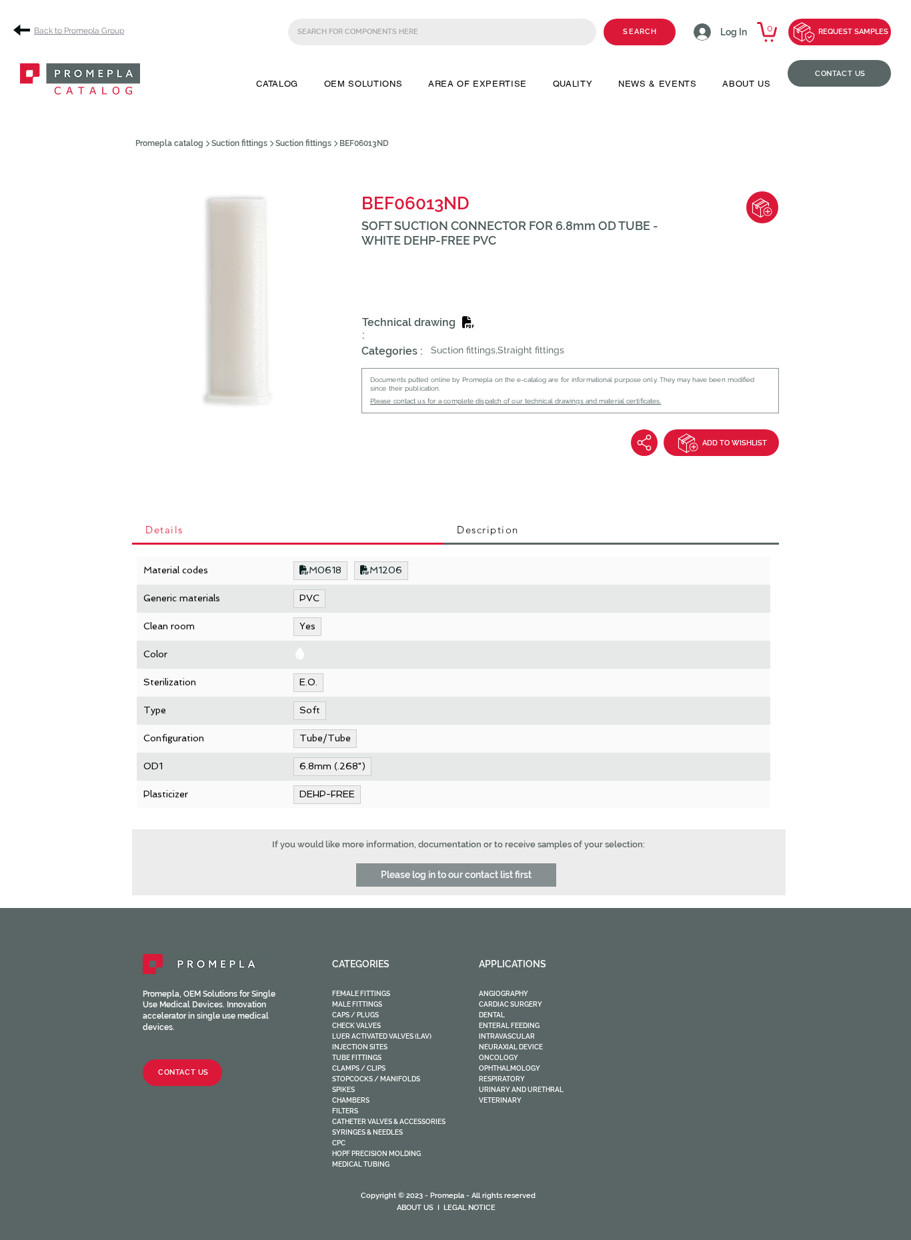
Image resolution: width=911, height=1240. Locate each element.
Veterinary (500, 1100)
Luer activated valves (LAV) (381, 1036)
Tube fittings (356, 1057)
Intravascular (507, 1036)
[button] (277, 84)
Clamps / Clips (358, 1068)
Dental (492, 1015)
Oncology (498, 1057)
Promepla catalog (169, 143)
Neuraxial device (511, 1047)
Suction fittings (239, 143)
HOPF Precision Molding (376, 1153)
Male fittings (357, 1004)
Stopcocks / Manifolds (376, 1079)
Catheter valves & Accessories (388, 1121)
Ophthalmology (509, 1068)
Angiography (503, 993)
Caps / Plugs (355, 1015)
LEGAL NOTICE (469, 1207)
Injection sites (359, 1047)
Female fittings (361, 993)
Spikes (343, 1089)
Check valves (356, 1025)
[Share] (644, 442)
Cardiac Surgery (510, 1004)
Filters (345, 1111)
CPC (338, 1143)
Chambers (350, 1100)
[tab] (287, 531)
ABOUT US (415, 1207)
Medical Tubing (360, 1164)
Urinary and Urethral (521, 1089)
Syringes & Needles (367, 1132)
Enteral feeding (509, 1025)
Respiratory (502, 1079)
